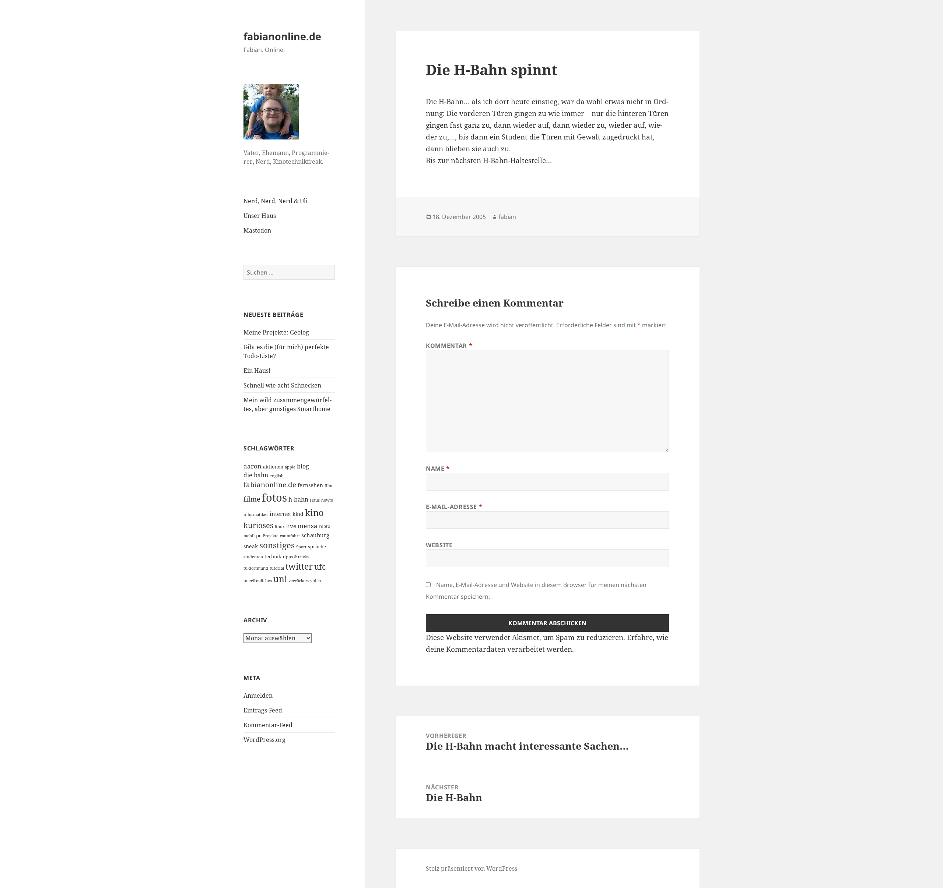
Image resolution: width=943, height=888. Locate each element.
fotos (274, 497)
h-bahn (298, 499)
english (277, 475)
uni (280, 579)
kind (298, 513)
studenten (253, 556)
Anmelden (258, 695)
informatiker (255, 514)
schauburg (315, 535)
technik (272, 556)
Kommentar (449, 346)
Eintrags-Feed (262, 710)
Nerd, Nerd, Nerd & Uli (275, 201)
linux (280, 526)
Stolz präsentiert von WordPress (471, 868)
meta (324, 526)
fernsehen (310, 485)
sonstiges (277, 545)
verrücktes (298, 580)
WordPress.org (264, 740)
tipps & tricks (296, 556)
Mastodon (257, 230)
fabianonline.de (282, 36)
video (315, 580)
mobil (249, 535)
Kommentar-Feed (267, 725)
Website (439, 545)
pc (258, 535)
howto (327, 500)
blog (303, 466)
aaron (252, 466)
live (291, 526)
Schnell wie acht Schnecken (282, 385)
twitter (299, 566)
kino (314, 512)
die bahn (255, 475)
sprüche (317, 546)
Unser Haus (259, 216)
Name (438, 468)
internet (280, 513)
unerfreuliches (257, 580)
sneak (250, 546)
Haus (315, 500)
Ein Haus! (256, 371)
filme (251, 499)
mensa (308, 525)
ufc (320, 567)
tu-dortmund (255, 568)
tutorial (277, 568)
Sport (301, 546)
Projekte (270, 535)
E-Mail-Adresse (454, 507)
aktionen (273, 466)
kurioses (258, 525)
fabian (507, 217)
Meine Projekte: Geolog (276, 332)
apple (290, 467)
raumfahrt (290, 535)
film (328, 485)
